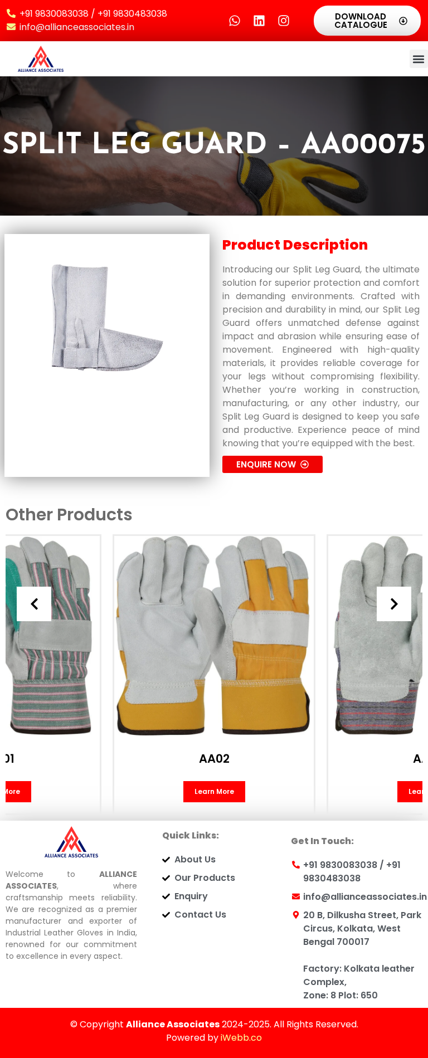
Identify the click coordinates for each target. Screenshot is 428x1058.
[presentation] (34, 604)
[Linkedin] (259, 20)
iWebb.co (241, 1037)
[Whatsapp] (234, 20)
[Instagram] (283, 20)
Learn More (214, 791)
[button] (419, 59)
